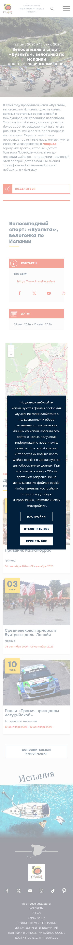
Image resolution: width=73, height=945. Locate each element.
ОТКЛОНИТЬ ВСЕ (36, 528)
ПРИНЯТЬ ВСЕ (36, 540)
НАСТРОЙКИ (36, 516)
